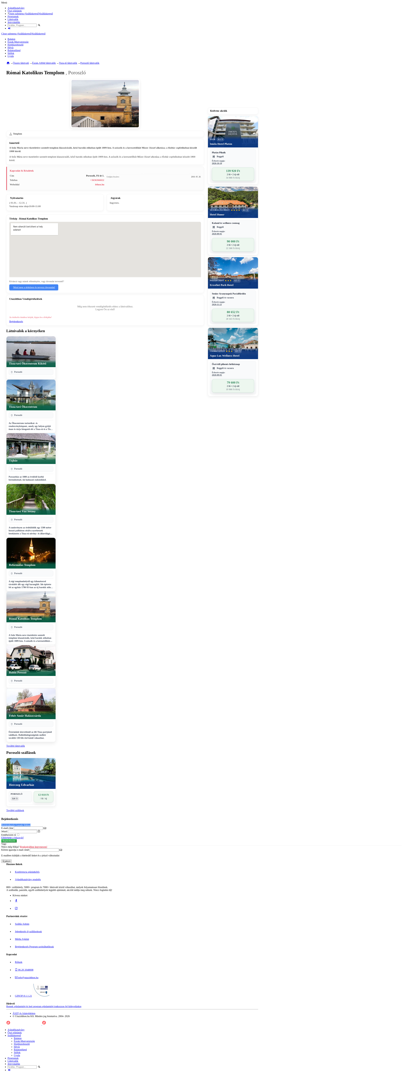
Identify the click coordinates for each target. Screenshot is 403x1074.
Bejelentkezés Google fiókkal (16, 825)
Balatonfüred (14, 50)
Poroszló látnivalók (89, 63)
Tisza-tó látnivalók (68, 63)
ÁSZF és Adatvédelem (24, 1013)
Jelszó (4, 831)
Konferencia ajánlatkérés (27, 872)
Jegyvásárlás (14, 22)
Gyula (11, 56)
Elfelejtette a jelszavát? (12, 837)
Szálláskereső (46, 13)
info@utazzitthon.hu (27, 977)
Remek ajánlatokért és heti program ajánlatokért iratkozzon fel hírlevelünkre (43, 1006)
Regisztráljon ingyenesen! (33, 846)
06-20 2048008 (25, 969)
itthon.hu (99, 184)
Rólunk (18, 962)
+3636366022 (97, 180)
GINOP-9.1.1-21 (23, 996)
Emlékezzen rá (9, 834)
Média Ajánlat (22, 939)
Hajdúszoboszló (15, 44)
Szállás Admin (22, 924)
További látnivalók (15, 746)
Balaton (11, 39)
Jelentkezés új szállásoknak (28, 931)
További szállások (15, 810)
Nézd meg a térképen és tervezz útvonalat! (34, 287)
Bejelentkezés (16, 321)
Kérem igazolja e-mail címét (15, 849)
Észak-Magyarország (18, 42)
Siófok (11, 53)
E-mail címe (7, 828)
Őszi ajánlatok (15, 10)
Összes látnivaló (21, 63)
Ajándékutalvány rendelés (28, 879)
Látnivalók (13, 19)
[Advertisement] (233, 86)
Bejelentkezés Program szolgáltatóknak (34, 946)
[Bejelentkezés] (9, 28)
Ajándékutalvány (16, 8)
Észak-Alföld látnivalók (44, 63)
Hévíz (11, 47)
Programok (13, 16)
